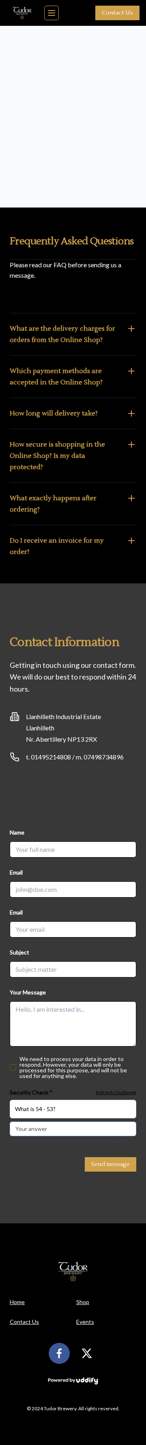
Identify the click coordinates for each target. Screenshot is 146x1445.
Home (17, 1301)
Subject (19, 952)
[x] (86, 1353)
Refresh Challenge (116, 1092)
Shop (82, 1301)
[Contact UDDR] (73, 1381)
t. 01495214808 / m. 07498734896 (75, 757)
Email (16, 872)
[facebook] (59, 1353)
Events (85, 1321)
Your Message (28, 992)
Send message (110, 1164)
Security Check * (31, 1092)
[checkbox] (13, 1067)
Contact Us (117, 13)
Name (17, 832)
